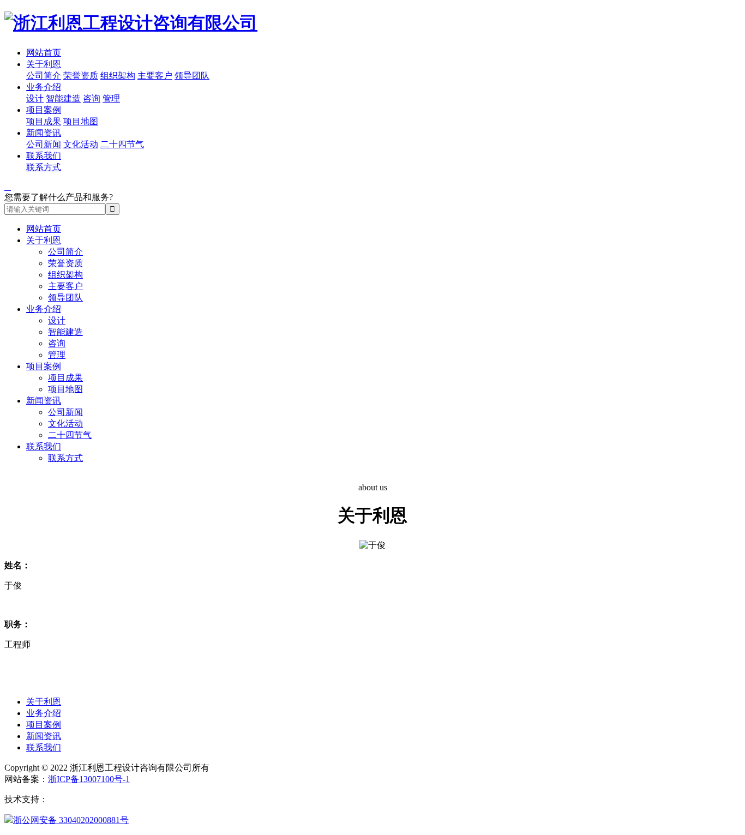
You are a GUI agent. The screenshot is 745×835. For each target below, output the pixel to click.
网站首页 (43, 52)
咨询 (91, 98)
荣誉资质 (80, 75)
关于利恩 (43, 64)
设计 (35, 98)
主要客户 (154, 75)
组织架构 (117, 75)
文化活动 (80, 144)
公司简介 (43, 75)
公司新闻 (43, 144)
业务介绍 (43, 87)
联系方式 (43, 167)
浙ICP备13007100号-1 (89, 779)
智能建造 (63, 98)
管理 (111, 98)
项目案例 (43, 110)
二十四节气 (122, 144)
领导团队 (192, 75)
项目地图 (80, 121)
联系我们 (43, 155)
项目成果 (43, 121)
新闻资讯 (43, 132)
